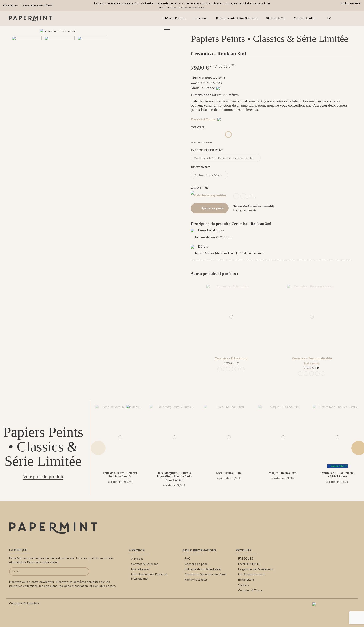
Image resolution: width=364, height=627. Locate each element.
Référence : (197, 77)
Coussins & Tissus (250, 590)
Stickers (243, 585)
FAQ (187, 559)
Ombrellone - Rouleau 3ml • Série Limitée (337, 474)
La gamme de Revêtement (255, 569)
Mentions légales (196, 580)
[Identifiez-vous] (347, 18)
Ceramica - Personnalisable (312, 358)
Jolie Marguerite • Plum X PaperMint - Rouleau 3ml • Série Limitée (174, 476)
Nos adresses (140, 569)
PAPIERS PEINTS (249, 564)
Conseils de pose (196, 564)
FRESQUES (245, 559)
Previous (98, 448)
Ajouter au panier (212, 208)
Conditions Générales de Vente (206, 574)
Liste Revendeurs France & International (149, 576)
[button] (87, 77)
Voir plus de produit (43, 476)
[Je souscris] (81, 571)
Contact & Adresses (144, 564)
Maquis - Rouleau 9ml (283, 473)
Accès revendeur (350, 3)
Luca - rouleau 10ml (229, 473)
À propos (137, 559)
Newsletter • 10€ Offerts (37, 5)
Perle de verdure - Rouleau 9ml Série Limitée (120, 474)
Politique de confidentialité (203, 569)
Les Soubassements (251, 574)
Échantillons (11, 5)
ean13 (195, 83)
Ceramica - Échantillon (231, 358)
